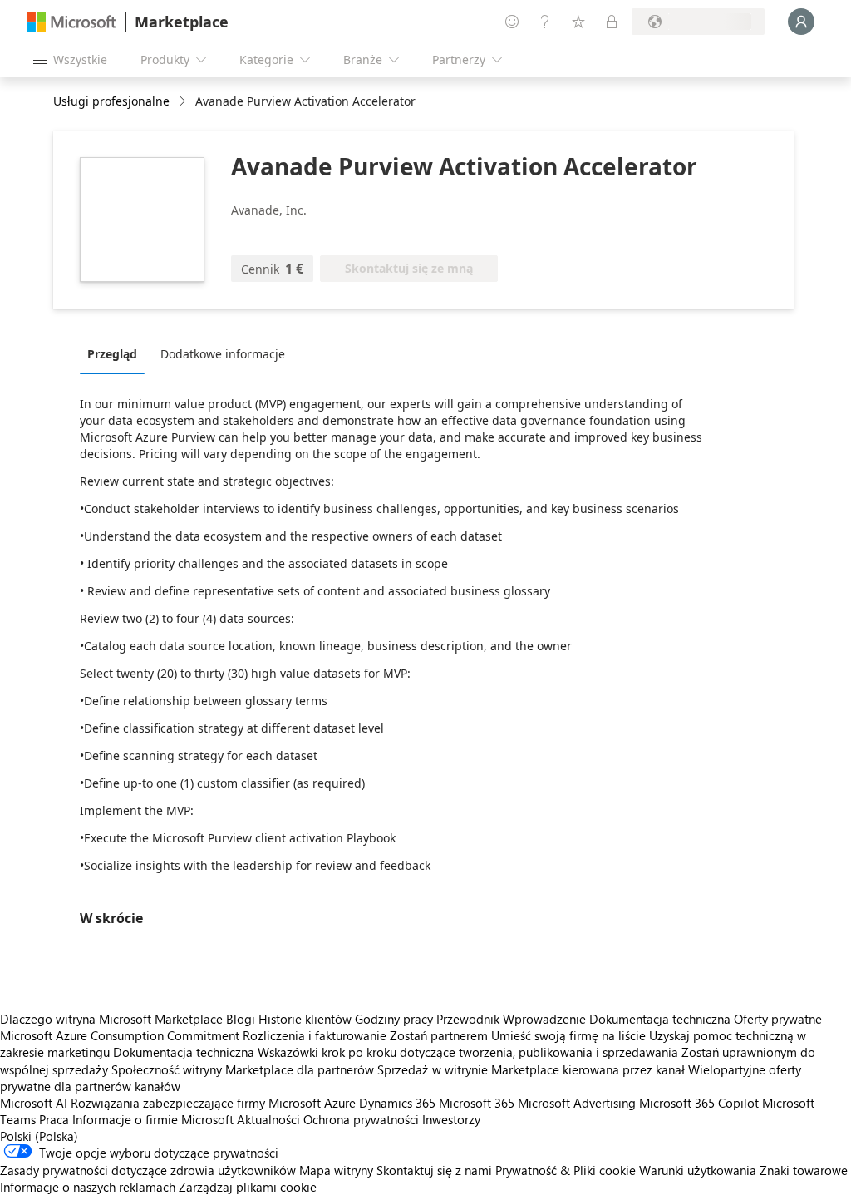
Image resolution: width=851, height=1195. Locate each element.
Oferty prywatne (778, 1018)
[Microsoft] (71, 22)
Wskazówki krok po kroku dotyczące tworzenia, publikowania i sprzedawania (468, 1052)
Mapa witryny (336, 1170)
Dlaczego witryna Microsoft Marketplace (111, 1018)
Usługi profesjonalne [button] (111, 101)
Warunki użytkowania (697, 1170)
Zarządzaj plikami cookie (248, 1186)
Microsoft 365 (476, 1102)
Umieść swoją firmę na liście (568, 1035)
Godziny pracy (394, 1018)
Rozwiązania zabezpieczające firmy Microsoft (196, 1102)
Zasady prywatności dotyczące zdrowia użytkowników (148, 1170)
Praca (54, 1119)
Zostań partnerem (439, 1035)
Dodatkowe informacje (222, 354)
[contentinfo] (184, 102)
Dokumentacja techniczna (659, 1018)
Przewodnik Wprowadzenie (511, 1018)
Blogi (240, 1018)
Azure (340, 1102)
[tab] (116, 353)
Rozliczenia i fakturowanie (314, 1035)
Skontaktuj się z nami (434, 1170)
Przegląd (112, 354)
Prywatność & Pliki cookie (565, 1170)
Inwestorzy (451, 1119)
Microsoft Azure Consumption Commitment (121, 1035)
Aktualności (268, 1119)
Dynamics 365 (397, 1102)
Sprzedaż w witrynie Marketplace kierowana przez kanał (531, 1069)
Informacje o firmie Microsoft (153, 1119)
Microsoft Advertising (577, 1102)
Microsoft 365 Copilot (699, 1102)
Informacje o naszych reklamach (87, 1186)
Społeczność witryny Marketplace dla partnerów (242, 1069)
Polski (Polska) (39, 1136)
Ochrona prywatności (361, 1119)
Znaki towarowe (804, 1170)
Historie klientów (305, 1018)
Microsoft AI (33, 1102)
